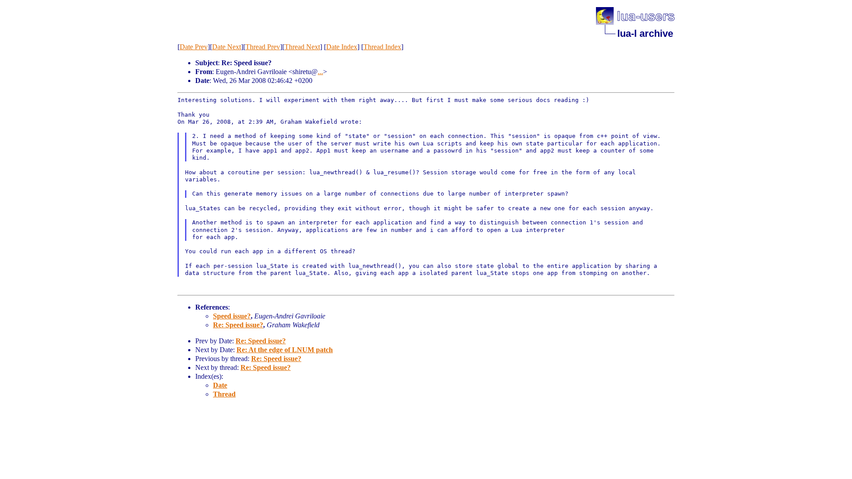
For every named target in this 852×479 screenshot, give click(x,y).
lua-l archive (645, 33)
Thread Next (302, 47)
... (320, 71)
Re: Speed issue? (238, 325)
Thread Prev (262, 47)
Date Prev (194, 47)
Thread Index (382, 47)
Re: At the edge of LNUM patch (285, 349)
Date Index (341, 47)
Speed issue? (232, 316)
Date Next (226, 47)
